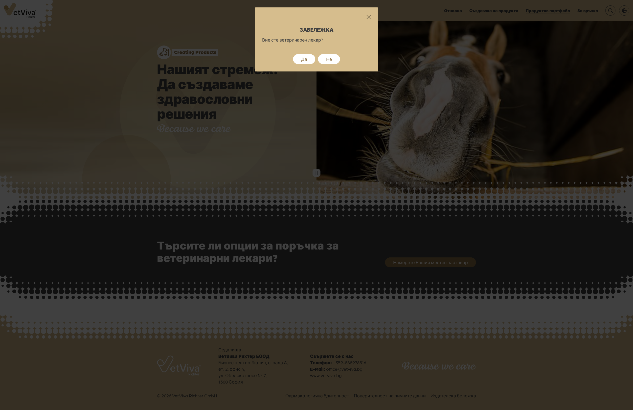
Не (329, 59)
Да (304, 59)
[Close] (369, 17)
